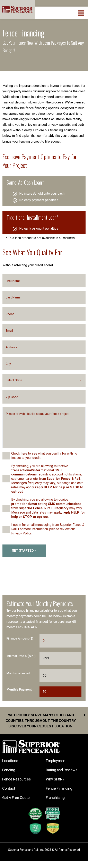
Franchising (55, 797)
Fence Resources (16, 779)
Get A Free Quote (16, 797)
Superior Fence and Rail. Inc (25, 849)
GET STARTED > (24, 550)
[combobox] (44, 380)
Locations (10, 761)
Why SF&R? (55, 779)
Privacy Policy (21, 533)
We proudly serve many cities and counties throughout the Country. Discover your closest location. (46, 720)
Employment (56, 761)
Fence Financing (59, 788)
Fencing (8, 770)
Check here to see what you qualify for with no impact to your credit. (44, 455)
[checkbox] (6, 455)
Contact (8, 788)
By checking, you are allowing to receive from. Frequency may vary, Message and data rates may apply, (48, 508)
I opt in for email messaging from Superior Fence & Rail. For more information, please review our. (47, 529)
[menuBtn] (81, 12)
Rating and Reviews (62, 770)
